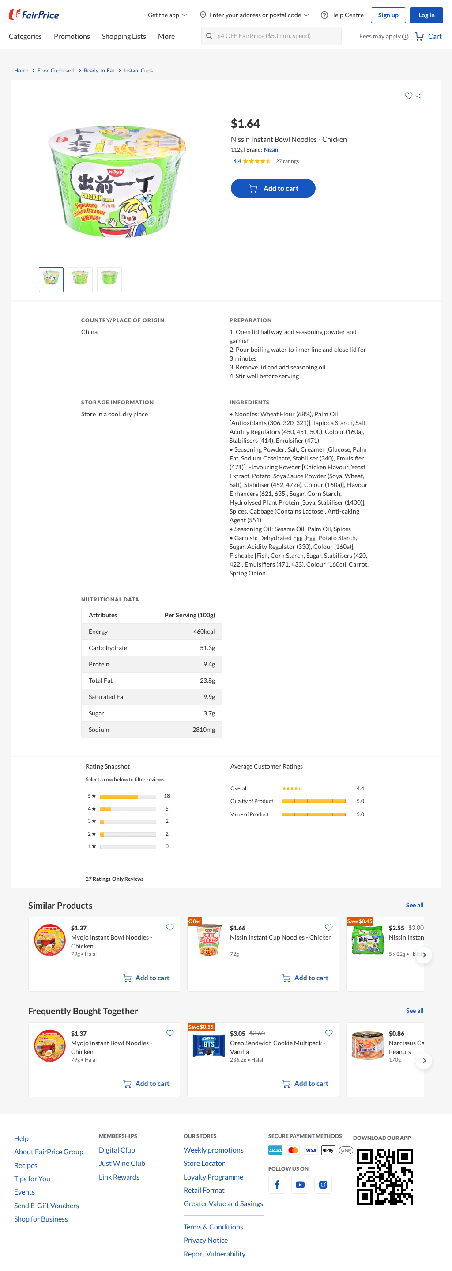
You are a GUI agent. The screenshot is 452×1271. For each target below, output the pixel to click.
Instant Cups (138, 70)
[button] (405, 37)
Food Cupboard (56, 70)
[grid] (226, 955)
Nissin (271, 149)
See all (415, 905)
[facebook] (277, 1190)
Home (21, 70)
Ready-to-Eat (99, 70)
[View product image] (51, 277)
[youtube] (300, 1190)
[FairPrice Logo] (34, 15)
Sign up (388, 15)
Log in (426, 15)
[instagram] (323, 1190)
